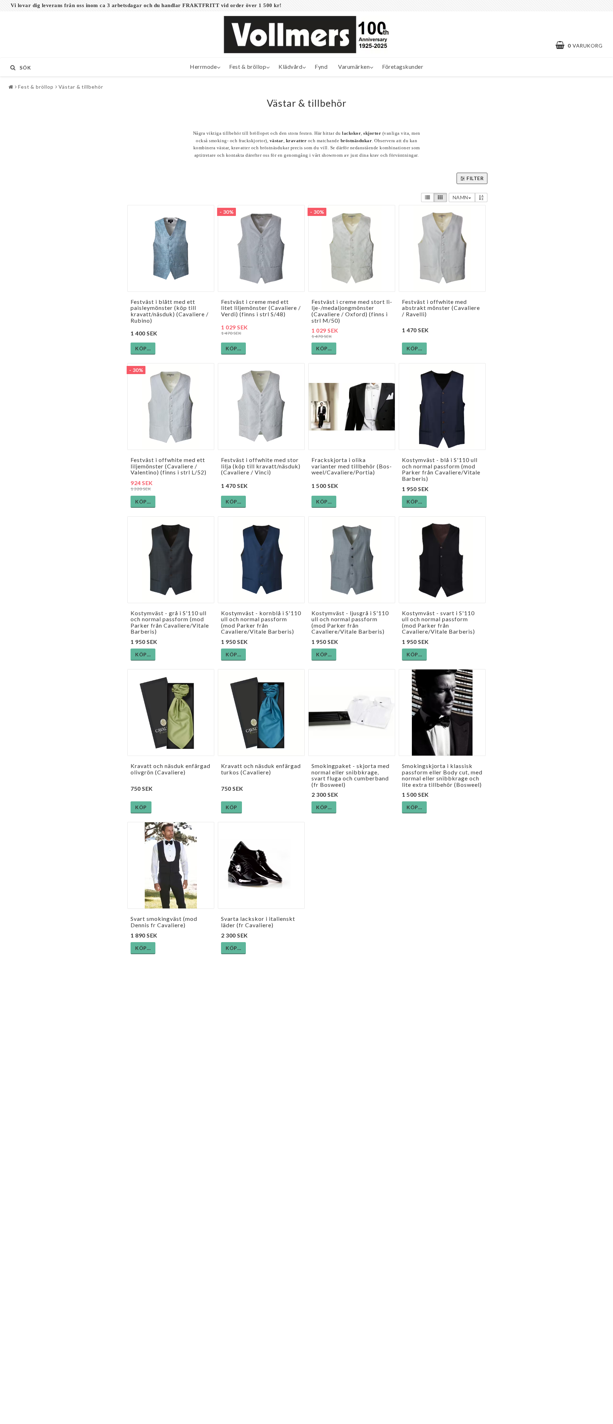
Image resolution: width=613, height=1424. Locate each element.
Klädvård (290, 66)
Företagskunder (402, 66)
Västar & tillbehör (81, 87)
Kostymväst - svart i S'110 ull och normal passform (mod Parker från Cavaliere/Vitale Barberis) (438, 622)
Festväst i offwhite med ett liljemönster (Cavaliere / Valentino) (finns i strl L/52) (168, 465)
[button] (582, 45)
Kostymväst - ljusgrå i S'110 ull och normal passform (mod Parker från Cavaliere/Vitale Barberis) (350, 622)
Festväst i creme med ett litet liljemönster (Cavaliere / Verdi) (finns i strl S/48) (261, 307)
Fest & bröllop (247, 66)
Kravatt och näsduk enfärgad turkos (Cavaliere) (261, 768)
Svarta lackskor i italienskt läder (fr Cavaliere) (258, 921)
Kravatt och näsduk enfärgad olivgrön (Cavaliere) (170, 768)
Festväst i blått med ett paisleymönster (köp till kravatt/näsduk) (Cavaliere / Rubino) (170, 311)
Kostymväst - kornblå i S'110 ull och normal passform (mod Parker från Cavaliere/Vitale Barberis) (261, 622)
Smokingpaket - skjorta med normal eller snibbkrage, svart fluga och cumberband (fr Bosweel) (350, 775)
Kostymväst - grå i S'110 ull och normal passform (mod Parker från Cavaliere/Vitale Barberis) (170, 622)
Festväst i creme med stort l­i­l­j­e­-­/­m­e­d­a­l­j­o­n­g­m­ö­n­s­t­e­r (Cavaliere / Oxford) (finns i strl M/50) (351, 311)
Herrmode (203, 66)
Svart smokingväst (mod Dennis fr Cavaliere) (164, 921)
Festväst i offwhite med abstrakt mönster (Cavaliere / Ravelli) (441, 307)
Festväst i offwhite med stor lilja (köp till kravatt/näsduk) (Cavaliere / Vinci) (260, 465)
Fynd (321, 66)
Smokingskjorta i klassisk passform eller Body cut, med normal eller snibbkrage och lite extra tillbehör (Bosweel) (442, 775)
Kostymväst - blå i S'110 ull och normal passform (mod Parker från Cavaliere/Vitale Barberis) (441, 469)
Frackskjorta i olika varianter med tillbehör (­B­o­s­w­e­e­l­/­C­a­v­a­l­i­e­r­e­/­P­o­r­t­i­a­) (351, 465)
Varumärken (354, 66)
